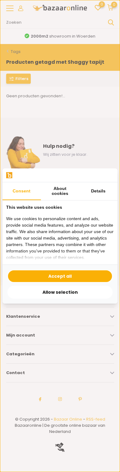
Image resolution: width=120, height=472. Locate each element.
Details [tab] (98, 190)
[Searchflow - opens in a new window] (106, 175)
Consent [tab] (21, 190)
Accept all (60, 276)
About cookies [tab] (60, 191)
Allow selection (60, 292)
